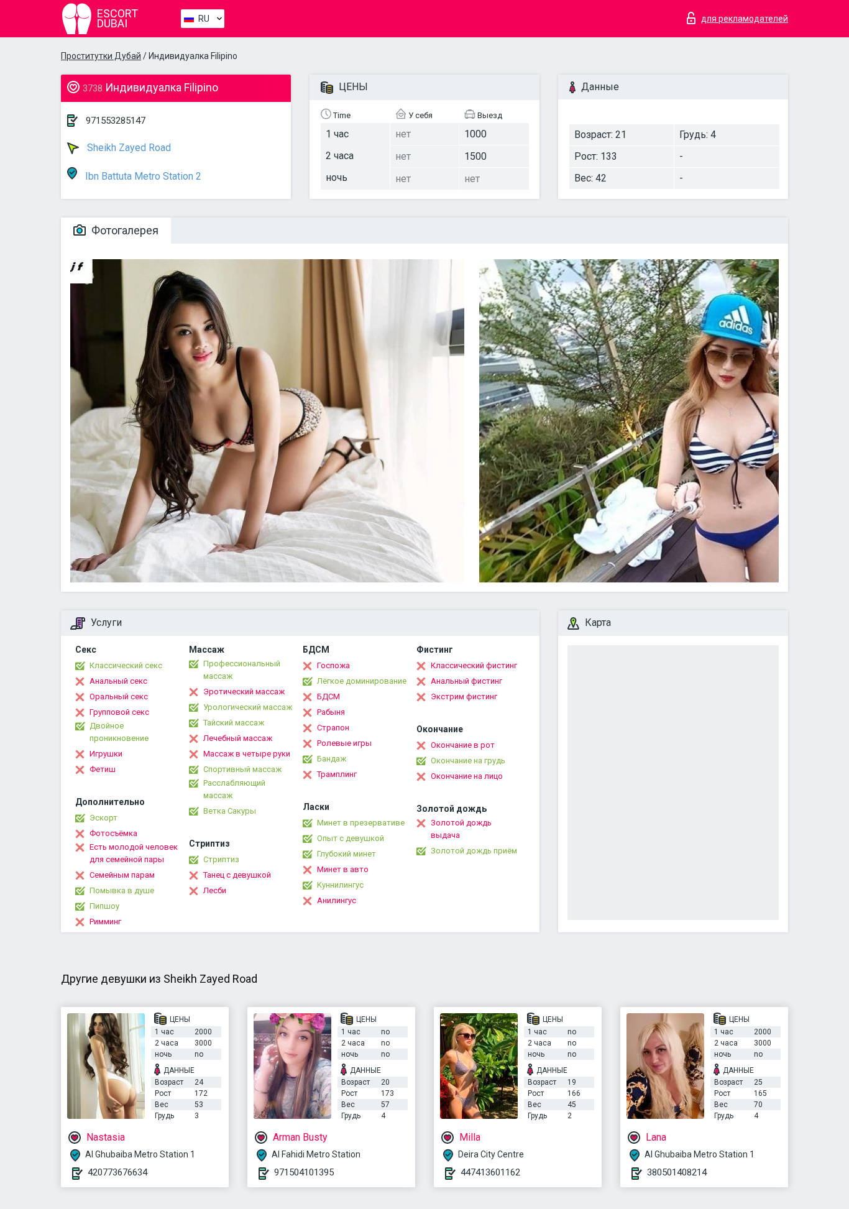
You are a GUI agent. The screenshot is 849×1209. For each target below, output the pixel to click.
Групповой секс (119, 712)
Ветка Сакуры (229, 811)
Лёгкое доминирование (361, 681)
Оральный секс (118, 696)
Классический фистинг (474, 665)
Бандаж (331, 758)
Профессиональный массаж (241, 670)
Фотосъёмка (113, 833)
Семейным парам (122, 875)
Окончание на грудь (468, 760)
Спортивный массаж (242, 769)
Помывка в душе (121, 890)
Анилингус (336, 900)
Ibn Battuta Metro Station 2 (142, 176)
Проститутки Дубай (101, 56)
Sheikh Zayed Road (128, 148)
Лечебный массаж (237, 738)
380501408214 (677, 1172)
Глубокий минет (346, 853)
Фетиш (102, 769)
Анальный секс (118, 681)
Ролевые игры (344, 743)
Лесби (214, 890)
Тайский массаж (233, 722)
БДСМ (328, 696)
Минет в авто (343, 869)
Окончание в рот (463, 745)
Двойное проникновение (119, 732)
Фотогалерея (123, 230)
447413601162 (490, 1172)
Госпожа (333, 665)
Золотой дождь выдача (461, 829)
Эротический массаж (244, 691)
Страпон (333, 727)
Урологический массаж (247, 707)
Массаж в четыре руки (246, 753)
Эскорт (103, 817)
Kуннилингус (340, 885)
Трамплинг (337, 774)
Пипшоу (104, 906)
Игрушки (105, 753)
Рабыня (331, 712)
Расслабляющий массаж (234, 789)
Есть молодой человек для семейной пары (133, 853)
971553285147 (115, 120)
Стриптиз (221, 859)
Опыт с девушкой (350, 838)
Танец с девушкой (237, 875)
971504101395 (304, 1172)
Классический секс (125, 665)
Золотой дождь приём (474, 850)
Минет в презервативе (361, 822)
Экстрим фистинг (464, 696)
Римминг (105, 921)
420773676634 (117, 1172)
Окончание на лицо (467, 776)
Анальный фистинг (466, 681)
